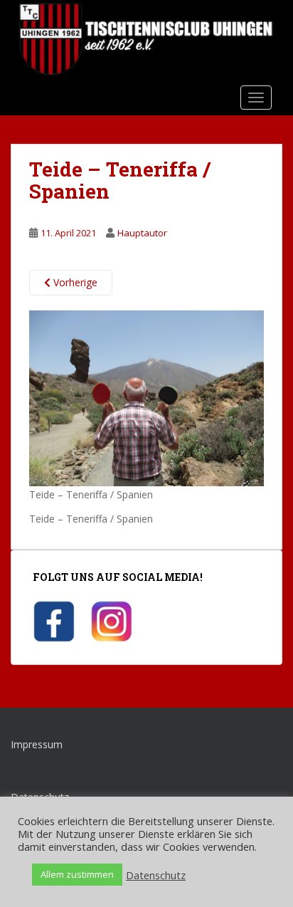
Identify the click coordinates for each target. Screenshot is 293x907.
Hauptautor (142, 232)
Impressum (37, 744)
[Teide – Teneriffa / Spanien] (146, 397)
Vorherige (73, 282)
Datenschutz (156, 875)
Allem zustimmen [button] (77, 874)
